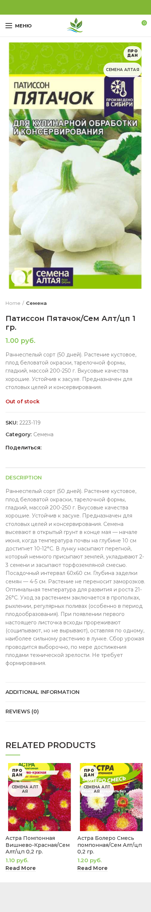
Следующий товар (142, 303)
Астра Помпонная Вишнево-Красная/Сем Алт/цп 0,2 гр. (37, 845)
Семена (36, 303)
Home (13, 303)
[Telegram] (84, 7)
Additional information (42, 692)
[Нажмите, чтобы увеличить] (18, 277)
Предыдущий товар (127, 303)
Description (23, 477)
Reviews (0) (22, 711)
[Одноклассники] (67, 7)
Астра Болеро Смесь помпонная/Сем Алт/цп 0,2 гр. (109, 845)
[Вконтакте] (75, 7)
